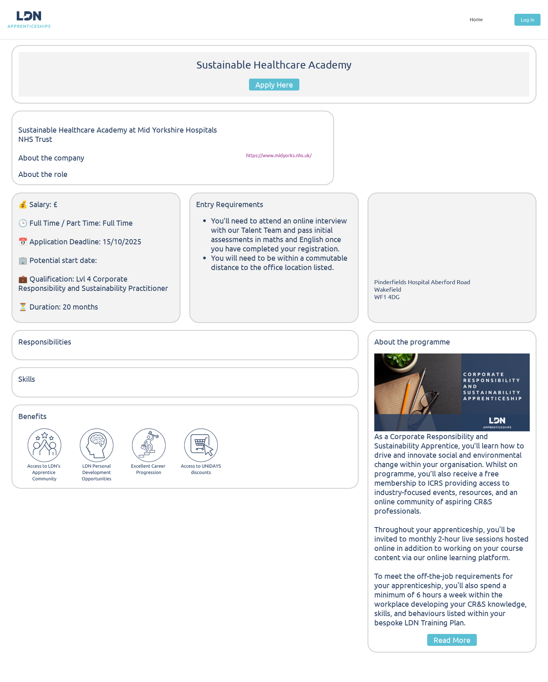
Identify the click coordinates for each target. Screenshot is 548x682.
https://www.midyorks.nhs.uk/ (279, 155)
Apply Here (274, 84)
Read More (452, 639)
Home (476, 19)
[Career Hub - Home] (28, 19)
